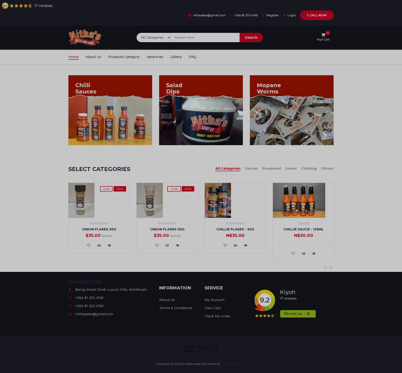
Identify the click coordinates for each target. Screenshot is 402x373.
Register (251, 128)
